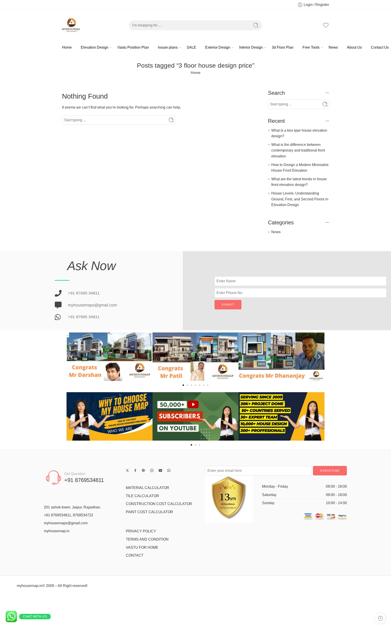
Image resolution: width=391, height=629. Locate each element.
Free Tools (311, 47)
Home (67, 47)
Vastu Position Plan (133, 47)
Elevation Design (94, 47)
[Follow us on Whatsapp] (169, 470)
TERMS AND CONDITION (147, 539)
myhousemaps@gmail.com (66, 523)
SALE (191, 47)
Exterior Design (217, 47)
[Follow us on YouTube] (160, 470)
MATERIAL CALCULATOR (147, 488)
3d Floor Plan (282, 47)
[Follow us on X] (127, 470)
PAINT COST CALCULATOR (149, 512)
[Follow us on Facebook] (135, 470)
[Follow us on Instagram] (152, 470)
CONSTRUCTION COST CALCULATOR (159, 504)
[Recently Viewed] (380, 618)
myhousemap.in (56, 531)
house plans (168, 47)
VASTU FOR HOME (142, 547)
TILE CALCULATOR (142, 496)
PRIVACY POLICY (141, 531)
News (333, 47)
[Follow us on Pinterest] (143, 470)
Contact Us (380, 47)
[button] (71, 357)
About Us (354, 47)
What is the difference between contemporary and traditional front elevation (298, 150)
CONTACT (134, 555)
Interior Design (251, 47)
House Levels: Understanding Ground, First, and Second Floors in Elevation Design (299, 199)
